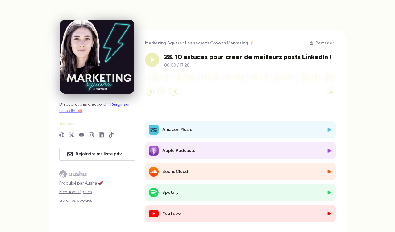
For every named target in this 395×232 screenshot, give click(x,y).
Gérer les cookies (75, 200)
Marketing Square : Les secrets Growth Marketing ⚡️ (199, 43)
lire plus (66, 123)
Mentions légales (75, 191)
